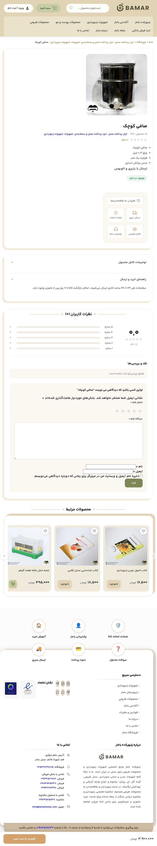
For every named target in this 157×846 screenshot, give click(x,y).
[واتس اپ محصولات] (57, 692)
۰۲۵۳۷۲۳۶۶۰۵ (45, 767)
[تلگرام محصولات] (68, 692)
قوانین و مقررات (129, 712)
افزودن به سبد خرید (24, 839)
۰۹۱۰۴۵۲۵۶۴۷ (48, 783)
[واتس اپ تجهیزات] (63, 692)
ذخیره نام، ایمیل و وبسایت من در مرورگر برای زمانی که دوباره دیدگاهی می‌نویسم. (86, 476)
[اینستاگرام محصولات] (63, 683)
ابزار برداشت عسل (124, 42)
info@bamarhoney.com (44, 807)
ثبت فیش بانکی (141, 31)
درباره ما (134, 719)
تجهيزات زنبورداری (97, 22)
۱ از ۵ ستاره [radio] (117, 411)
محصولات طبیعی (39, 22)
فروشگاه (141, 42)
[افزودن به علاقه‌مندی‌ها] (143, 531)
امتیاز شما (136, 402)
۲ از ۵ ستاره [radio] (122, 411)
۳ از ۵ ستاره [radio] (128, 411)
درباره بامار (102, 31)
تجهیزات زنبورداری (128, 686)
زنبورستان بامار (130, 692)
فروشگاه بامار (131, 733)
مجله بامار (119, 31)
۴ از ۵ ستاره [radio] (134, 411)
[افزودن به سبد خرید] (13, 584)
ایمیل (138, 471)
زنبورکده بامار (142, 22)
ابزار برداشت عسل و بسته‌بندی (97, 42)
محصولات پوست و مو (68, 22)
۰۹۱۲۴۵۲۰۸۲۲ (48, 779)
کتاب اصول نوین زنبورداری (132, 570)
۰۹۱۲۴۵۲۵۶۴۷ (47, 800)
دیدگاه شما (136, 419)
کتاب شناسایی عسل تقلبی (83, 570)
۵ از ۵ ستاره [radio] (140, 411)
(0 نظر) (124, 140)
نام (139, 466)
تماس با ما (83, 31)
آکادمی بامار (121, 22)
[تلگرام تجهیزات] (57, 683)
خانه (151, 42)
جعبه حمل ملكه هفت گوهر (33, 570)
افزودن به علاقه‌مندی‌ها (122, 201)
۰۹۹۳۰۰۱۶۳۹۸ (48, 788)
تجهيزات (75, 42)
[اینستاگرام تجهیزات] (68, 683)
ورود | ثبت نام (16, 8)
